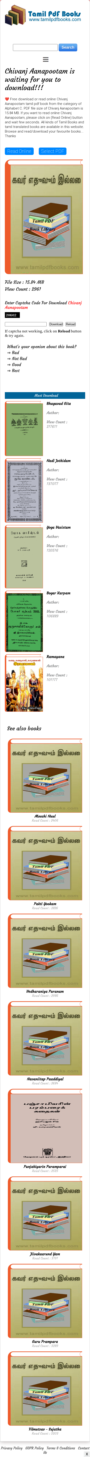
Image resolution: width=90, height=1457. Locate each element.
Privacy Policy (11, 1448)
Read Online (19, 151)
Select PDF (52, 151)
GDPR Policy (34, 1448)
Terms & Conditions (61, 1448)
